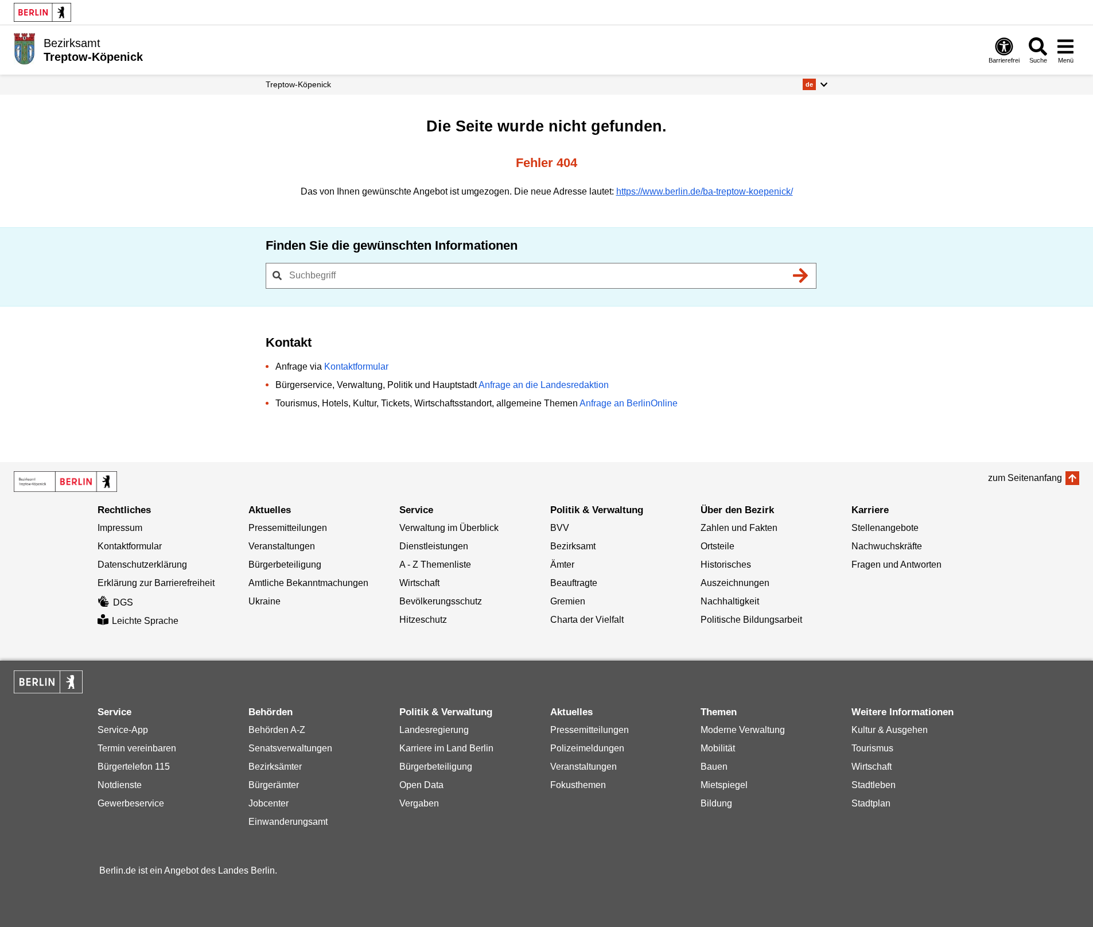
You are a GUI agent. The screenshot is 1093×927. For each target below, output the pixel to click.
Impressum (120, 528)
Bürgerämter (273, 785)
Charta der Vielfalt (587, 620)
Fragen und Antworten (896, 564)
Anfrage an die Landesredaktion (544, 385)
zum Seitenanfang (1025, 478)
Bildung (716, 803)
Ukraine (264, 601)
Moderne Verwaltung (743, 730)
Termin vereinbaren (137, 748)
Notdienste (120, 785)
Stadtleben (873, 785)
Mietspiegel (724, 785)
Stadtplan (870, 803)
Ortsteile (717, 546)
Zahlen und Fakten (739, 528)
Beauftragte (573, 583)
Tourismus (872, 748)
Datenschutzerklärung (142, 564)
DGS (123, 602)
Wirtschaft (419, 583)
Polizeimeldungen (587, 748)
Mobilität (718, 748)
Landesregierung (434, 730)
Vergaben (419, 803)
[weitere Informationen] (24, 49)
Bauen (714, 766)
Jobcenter (268, 803)
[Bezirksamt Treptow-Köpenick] (65, 481)
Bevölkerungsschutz (440, 601)
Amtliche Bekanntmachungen (308, 583)
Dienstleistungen (433, 546)
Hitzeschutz (423, 620)
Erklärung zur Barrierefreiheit (156, 583)
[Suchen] (800, 275)
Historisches (726, 564)
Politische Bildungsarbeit (751, 620)
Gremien (567, 601)
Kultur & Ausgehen (889, 730)
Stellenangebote (885, 528)
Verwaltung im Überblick (449, 528)
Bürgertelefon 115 (134, 766)
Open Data (421, 785)
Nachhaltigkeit (730, 601)
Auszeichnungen (735, 583)
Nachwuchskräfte (886, 546)
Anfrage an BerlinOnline (628, 403)
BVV (559, 528)
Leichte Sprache (145, 621)
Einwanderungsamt (288, 822)
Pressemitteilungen (287, 528)
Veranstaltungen (281, 546)
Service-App (123, 730)
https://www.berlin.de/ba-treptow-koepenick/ (704, 191)
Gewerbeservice (131, 803)
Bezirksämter (275, 766)
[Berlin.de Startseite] (42, 12)
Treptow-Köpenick (298, 84)
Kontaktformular (356, 366)
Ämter (562, 564)
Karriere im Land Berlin (446, 748)
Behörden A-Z (276, 730)
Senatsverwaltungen (290, 748)
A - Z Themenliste (435, 564)
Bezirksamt (573, 546)
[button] (815, 84)
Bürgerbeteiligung (284, 564)
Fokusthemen (578, 785)
